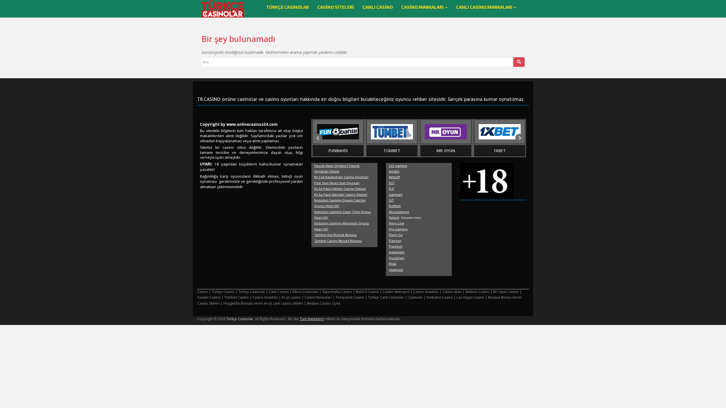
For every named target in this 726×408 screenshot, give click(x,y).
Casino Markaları (423, 7)
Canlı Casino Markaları (484, 7)
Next (519, 138)
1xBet (499, 150)
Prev (318, 138)
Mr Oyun (445, 150)
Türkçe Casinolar (287, 7)
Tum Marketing (312, 318)
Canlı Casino (377, 7)
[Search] (519, 62)
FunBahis (338, 150)
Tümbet (391, 150)
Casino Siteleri (335, 7)
